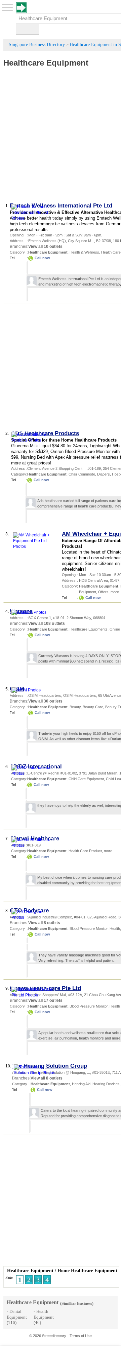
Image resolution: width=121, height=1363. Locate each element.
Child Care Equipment (86, 779)
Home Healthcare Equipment (87, 1270)
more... (109, 851)
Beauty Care (93, 707)
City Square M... (81, 241)
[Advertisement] (60, 138)
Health (115, 928)
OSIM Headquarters (79, 695)
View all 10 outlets (45, 246)
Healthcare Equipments (89, 629)
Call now (42, 258)
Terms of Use (81, 1336)
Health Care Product (85, 851)
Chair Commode (82, 474)
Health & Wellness (84, 252)
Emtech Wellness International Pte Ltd (61, 205)
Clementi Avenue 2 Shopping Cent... (56, 468)
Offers (103, 592)
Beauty (75, 707)
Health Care (111, 252)
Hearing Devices (106, 1084)
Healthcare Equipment (45, 62)
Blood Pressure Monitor (89, 928)
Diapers (103, 474)
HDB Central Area (93, 580)
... (88, 1072)
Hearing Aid (81, 1084)
